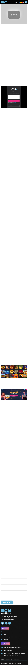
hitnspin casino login (20, 547)
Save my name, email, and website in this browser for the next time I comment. (12, 597)
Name (3, 577)
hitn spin (12, 547)
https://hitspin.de (19, 72)
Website (3, 589)
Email (3, 583)
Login (16, 2)
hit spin (7, 547)
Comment (4, 558)
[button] (26, 2)
